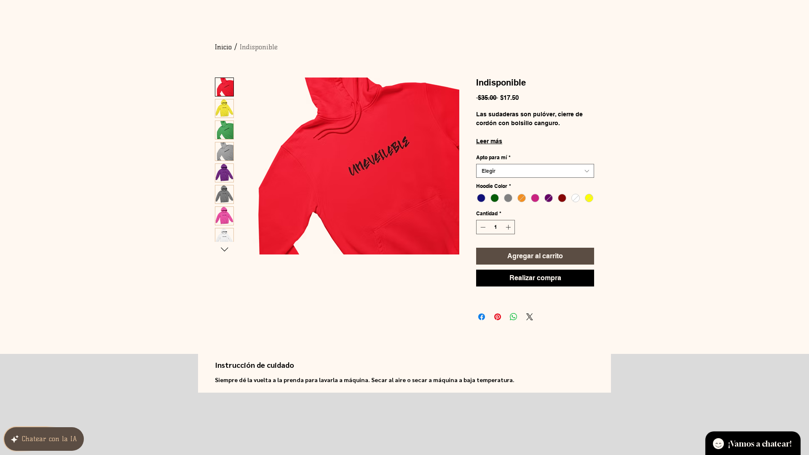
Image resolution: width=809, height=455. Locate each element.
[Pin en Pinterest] (498, 317)
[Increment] (509, 227)
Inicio (223, 47)
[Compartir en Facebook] (482, 317)
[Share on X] (530, 317)
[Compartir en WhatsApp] (514, 317)
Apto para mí (493, 157)
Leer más (489, 141)
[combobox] (535, 171)
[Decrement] (482, 227)
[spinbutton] (495, 227)
